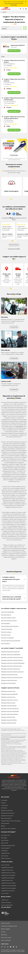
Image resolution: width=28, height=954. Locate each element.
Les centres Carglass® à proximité (12, 648)
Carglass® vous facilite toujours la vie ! (14, 258)
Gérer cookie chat (5, 940)
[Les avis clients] (14, 913)
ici (19, 742)
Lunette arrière (6, 381)
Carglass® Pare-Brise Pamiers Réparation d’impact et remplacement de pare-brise (14, 19)
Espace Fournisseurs (6, 858)
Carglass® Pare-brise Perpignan (8, 888)
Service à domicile (5, 865)
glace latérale (19, 426)
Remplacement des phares (7, 815)
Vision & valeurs (5, 840)
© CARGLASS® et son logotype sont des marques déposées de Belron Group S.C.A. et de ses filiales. (13, 951)
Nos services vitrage (14, 294)
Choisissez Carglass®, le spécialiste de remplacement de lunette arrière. (11, 384)
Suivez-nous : (5, 944)
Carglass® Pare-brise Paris (7, 867)
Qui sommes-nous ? (5, 835)
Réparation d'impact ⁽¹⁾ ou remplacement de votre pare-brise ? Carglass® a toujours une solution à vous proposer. (12, 321)
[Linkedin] (13, 947)
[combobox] (12, 28)
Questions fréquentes (14, 571)
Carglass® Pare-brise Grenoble (8, 883)
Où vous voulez (18, 274)
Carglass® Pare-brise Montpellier (8, 885)
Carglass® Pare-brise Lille (7, 880)
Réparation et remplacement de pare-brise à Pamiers (14, 397)
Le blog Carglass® (5, 848)
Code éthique (4, 850)
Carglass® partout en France (10, 688)
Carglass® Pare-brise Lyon (7, 870)
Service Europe (4, 855)
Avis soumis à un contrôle (14, 248)
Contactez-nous (4, 899)
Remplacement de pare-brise (7, 813)
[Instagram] (2, 947)
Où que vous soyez (7, 274)
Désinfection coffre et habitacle (8, 828)
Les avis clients (6, 907)
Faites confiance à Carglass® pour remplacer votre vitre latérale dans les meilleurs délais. (12, 353)
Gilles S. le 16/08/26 (7, 234)
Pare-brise (4, 317)
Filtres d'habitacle (5, 823)
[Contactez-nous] (23, 9)
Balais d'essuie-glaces (11, 191)
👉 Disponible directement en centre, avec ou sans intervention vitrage (14, 171)
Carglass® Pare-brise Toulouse (8, 872)
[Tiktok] (16, 947)
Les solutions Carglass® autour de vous (13, 608)
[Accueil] (14, 777)
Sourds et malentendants (7, 905)
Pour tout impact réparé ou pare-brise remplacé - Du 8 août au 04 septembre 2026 (14, 159)
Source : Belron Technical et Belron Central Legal (12, 750)
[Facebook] (5, 947)
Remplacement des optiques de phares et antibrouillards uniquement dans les (13, 737)
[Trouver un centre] (20, 9)
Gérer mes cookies (6, 937)
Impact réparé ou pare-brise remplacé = (14, 3)
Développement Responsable (8, 845)
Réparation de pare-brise (7, 810)
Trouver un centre (7, 861)
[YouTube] (10, 947)
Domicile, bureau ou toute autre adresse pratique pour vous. (18, 281)
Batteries (3, 826)
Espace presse (4, 842)
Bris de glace (4, 800)
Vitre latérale (5, 350)
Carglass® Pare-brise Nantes (7, 877)
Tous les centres (5, 893)
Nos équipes (4, 837)
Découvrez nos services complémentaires (14, 165)
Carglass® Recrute (5, 853)
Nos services (5, 797)
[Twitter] (8, 947)
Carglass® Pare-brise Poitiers (7, 890)
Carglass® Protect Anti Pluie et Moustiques (11, 820)
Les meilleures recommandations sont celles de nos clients (14, 208)
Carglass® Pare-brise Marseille (8, 875)
